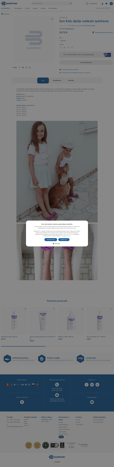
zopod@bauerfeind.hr (65, 235)
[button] (57, 244)
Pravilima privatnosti (67, 234)
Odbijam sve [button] (64, 239)
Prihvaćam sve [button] (51, 239)
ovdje (72, 226)
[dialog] (57, 233)
